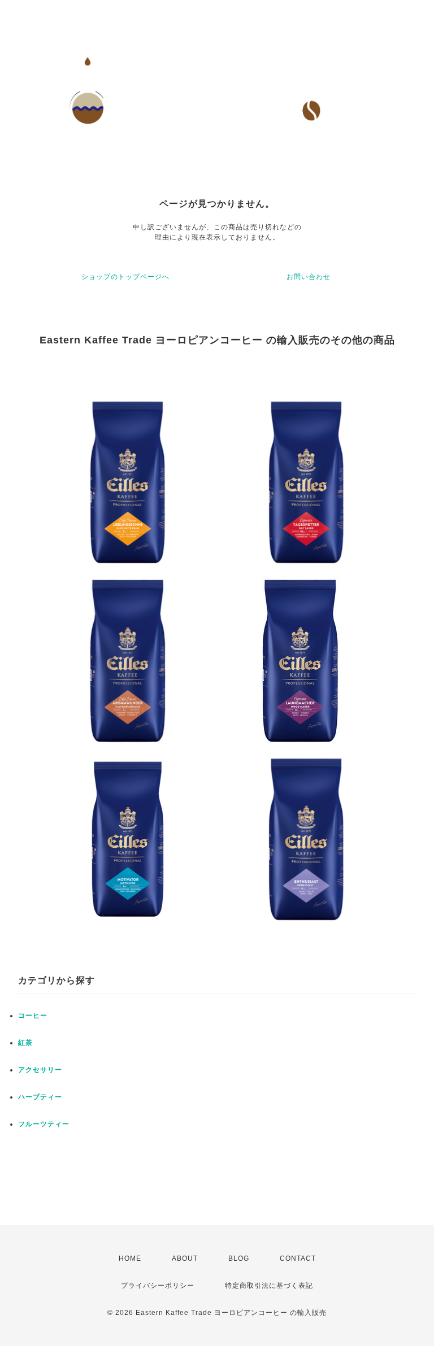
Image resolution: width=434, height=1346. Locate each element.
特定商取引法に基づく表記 (269, 1286)
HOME (130, 1258)
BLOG (238, 1258)
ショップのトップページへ (125, 277)
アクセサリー (40, 1070)
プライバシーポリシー (157, 1286)
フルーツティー (44, 1124)
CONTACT (298, 1258)
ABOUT (185, 1258)
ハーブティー (40, 1097)
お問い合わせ (309, 277)
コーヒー (32, 1016)
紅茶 (25, 1043)
